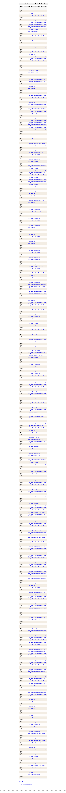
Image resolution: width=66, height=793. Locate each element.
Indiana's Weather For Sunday (33, 72)
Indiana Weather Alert (31, 13)
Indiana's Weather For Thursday (33, 93)
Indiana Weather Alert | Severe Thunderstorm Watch (36, 79)
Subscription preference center (26, 784)
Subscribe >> (22, 781)
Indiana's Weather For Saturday (33, 74)
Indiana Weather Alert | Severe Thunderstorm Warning (37, 15)
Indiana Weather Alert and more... (33, 29)
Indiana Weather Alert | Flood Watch (34, 118)
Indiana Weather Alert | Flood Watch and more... (36, 152)
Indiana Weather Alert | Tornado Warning (34, 735)
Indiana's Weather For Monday (33, 70)
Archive (22, 785)
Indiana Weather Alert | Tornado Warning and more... (36, 143)
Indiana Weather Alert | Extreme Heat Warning (35, 188)
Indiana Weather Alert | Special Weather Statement (36, 327)
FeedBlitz (27, 787)
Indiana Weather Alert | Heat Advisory (34, 455)
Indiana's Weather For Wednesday (33, 65)
